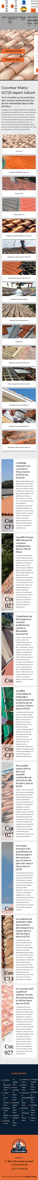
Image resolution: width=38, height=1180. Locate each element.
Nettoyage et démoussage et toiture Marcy (6, 1085)
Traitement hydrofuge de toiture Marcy (15, 1120)
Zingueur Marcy (33, 1119)
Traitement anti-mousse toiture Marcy (33, 1110)
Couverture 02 (16, 18)
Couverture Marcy (24, 1081)
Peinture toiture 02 (23, 19)
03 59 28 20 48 (6, 6)
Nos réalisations (13, 51)
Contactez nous (13, 60)
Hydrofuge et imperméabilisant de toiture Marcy (24, 1099)
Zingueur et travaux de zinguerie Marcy (6, 1099)
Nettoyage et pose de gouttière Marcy (6, 1113)
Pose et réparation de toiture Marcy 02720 (15, 1094)
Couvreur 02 (4, 18)
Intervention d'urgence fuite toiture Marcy (33, 1084)
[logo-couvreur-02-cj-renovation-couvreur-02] (19, 1145)
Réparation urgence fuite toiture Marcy (15, 1107)
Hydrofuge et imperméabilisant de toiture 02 (29, 21)
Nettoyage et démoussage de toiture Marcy (24, 1114)
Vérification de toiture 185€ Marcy (33, 1097)
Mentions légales (30, 1176)
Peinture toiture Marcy (24, 1087)
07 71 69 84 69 (16, 6)
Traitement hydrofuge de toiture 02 (10, 20)
